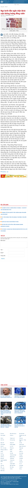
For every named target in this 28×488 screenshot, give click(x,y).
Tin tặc (20, 442)
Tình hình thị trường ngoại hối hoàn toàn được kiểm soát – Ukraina (6, 426)
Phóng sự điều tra (4, 449)
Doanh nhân (21, 444)
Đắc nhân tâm (12, 465)
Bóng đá (2, 458)
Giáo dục (21, 438)
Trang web (3, 255)
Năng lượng (12, 456)
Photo (20, 449)
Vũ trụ (20, 468)
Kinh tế (2, 446)
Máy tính (2, 442)
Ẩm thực (2, 433)
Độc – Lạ (2, 467)
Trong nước (12, 460)
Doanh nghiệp (12, 444)
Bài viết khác (21, 433)
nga (7, 171)
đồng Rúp (4, 171)
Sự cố (2, 453)
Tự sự (20, 463)
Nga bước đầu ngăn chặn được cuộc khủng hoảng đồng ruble (13, 12)
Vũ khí (11, 468)
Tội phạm (21, 458)
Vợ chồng (2, 468)
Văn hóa (2, 465)
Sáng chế (12, 442)
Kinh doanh (3, 444)
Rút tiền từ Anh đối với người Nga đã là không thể (6, 397)
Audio (2, 451)
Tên (2, 249)
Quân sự (21, 451)
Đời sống (11, 467)
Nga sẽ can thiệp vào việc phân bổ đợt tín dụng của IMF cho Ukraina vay (20, 411)
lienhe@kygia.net (6, 482)
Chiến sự (2, 456)
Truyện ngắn (12, 463)
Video (11, 451)
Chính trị (11, 435)
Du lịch (11, 461)
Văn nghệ (21, 465)
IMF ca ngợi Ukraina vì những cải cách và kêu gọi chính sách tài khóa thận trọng (6, 412)
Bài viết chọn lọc (13, 433)
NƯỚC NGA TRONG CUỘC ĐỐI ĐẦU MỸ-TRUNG (10, 221)
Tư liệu (20, 460)
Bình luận (3, 240)
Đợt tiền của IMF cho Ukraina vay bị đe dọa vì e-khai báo (20, 426)
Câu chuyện (3, 435)
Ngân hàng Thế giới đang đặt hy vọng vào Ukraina (20, 397)
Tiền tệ (6, 6)
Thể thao (21, 456)
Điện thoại (2, 470)
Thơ (1, 463)
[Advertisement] (14, 193)
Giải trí (2, 438)
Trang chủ (2, 6)
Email (2, 252)
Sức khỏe (21, 453)
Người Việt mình (22, 446)
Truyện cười (12, 438)
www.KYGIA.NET (14, 480)
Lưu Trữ (11, 446)
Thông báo (12, 458)
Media (11, 449)
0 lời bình (4, 16)
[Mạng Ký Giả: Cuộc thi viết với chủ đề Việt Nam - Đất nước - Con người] (14, 176)
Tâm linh (21, 461)
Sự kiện (11, 453)
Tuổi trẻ (20, 467)
